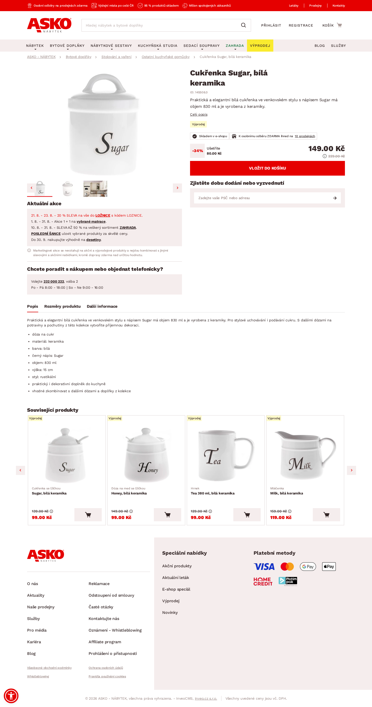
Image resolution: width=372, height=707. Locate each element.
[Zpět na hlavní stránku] (49, 25)
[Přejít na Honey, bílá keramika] (146, 455)
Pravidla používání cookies (107, 676)
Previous (20, 470)
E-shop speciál (176, 589)
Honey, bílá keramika (129, 491)
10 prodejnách (305, 136)
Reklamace (99, 583)
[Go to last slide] (31, 188)
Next (351, 470)
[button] (39, 189)
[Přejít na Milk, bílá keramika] (305, 455)
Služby (338, 46)
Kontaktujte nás (104, 618)
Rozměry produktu (62, 306)
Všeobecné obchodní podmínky (49, 668)
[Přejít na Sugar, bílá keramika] (67, 455)
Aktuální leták (175, 577)
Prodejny (315, 5)
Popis (32, 306)
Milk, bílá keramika (286, 491)
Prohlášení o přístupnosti (113, 653)
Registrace (301, 25)
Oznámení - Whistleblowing (115, 630)
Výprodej (170, 600)
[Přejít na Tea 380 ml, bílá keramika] (225, 455)
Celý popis (199, 114)
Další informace (102, 306)
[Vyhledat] (244, 25)
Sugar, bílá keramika (49, 491)
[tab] (32, 307)
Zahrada (235, 46)
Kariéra (34, 641)
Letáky (294, 5)
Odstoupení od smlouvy (111, 595)
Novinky (169, 612)
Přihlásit (271, 25)
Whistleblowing (38, 676)
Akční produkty (177, 566)
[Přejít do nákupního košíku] (332, 25)
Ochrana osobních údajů (106, 668)
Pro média (37, 630)
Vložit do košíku (267, 168)
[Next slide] (177, 188)
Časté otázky (101, 607)
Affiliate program (105, 641)
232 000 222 (54, 281)
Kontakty (339, 5)
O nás (32, 583)
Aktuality (35, 595)
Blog (320, 46)
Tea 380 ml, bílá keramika (213, 491)
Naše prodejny (40, 607)
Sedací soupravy (201, 46)
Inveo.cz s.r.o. (206, 698)
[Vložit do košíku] (88, 514)
